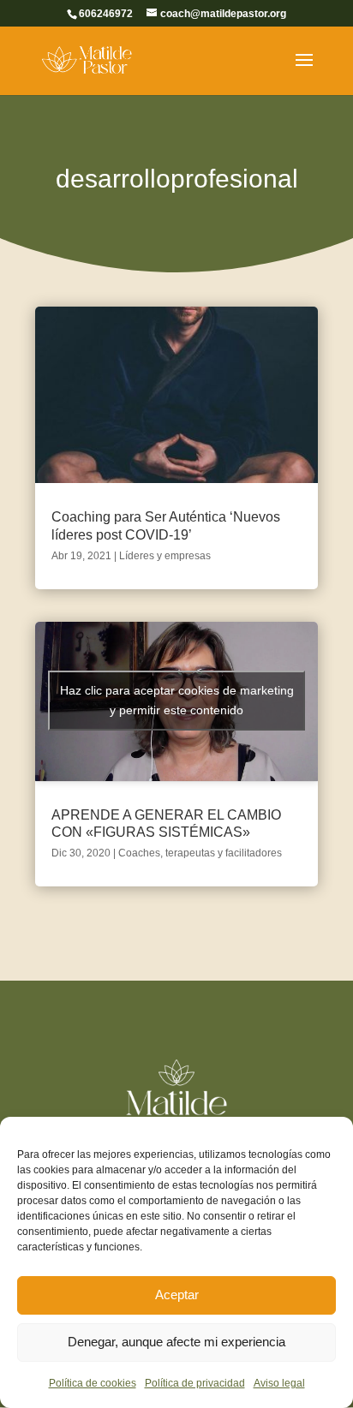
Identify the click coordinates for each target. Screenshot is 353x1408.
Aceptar (177, 1294)
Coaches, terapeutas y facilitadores (200, 853)
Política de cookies (92, 1383)
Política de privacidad (195, 1383)
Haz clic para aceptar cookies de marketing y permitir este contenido (177, 700)
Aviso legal (279, 1383)
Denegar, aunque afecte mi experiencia (176, 1341)
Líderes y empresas (165, 556)
